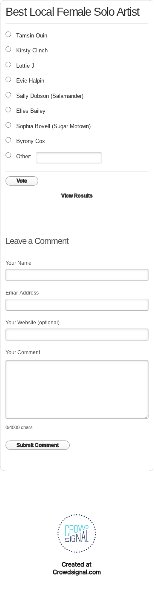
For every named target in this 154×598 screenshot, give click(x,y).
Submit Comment (38, 445)
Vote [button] (22, 181)
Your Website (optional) (33, 323)
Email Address (22, 293)
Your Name (18, 263)
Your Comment (23, 352)
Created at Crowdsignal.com (77, 568)
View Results (77, 196)
